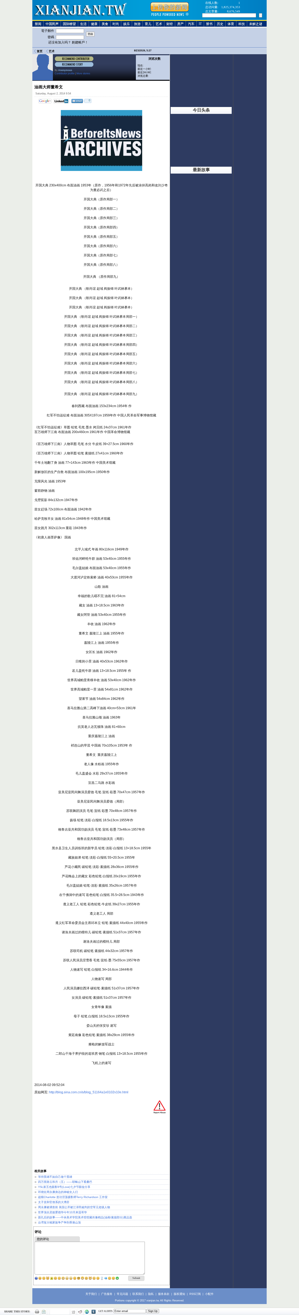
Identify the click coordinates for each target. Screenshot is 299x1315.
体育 (231, 24)
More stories (83, 73)
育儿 (148, 24)
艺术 (159, 24)
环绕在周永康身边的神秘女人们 (58, 1192)
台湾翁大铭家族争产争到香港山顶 (59, 1222)
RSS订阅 (195, 1294)
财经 (169, 24)
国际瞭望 (69, 24)
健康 (94, 24)
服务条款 (163, 1294)
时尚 (115, 24)
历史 (220, 24)
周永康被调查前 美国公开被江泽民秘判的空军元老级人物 (74, 1207)
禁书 (209, 24)
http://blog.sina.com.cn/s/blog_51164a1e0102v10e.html (88, 1092)
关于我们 (91, 1294)
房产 (180, 24)
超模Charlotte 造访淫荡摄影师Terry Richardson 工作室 (73, 1197)
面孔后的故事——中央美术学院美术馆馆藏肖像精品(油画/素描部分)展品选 (85, 1217)
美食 (105, 24)
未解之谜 (255, 24)
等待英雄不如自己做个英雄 (55, 1176)
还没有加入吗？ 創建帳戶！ (68, 42)
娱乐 (126, 24)
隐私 (151, 1294)
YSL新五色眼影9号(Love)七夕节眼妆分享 (64, 1187)
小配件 (209, 1294)
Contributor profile (65, 73)
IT (200, 23)
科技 (241, 24)
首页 (40, 51)
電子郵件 (48, 30)
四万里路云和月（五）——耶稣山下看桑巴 (65, 1181)
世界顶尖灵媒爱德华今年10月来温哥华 (62, 1212)
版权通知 (179, 1294)
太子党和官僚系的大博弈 (53, 1202)
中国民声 (52, 24)
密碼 (51, 37)
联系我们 (138, 1294)
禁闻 (38, 24)
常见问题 (122, 1294)
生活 (83, 24)
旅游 (137, 24)
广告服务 (106, 1294)
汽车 (191, 24)
